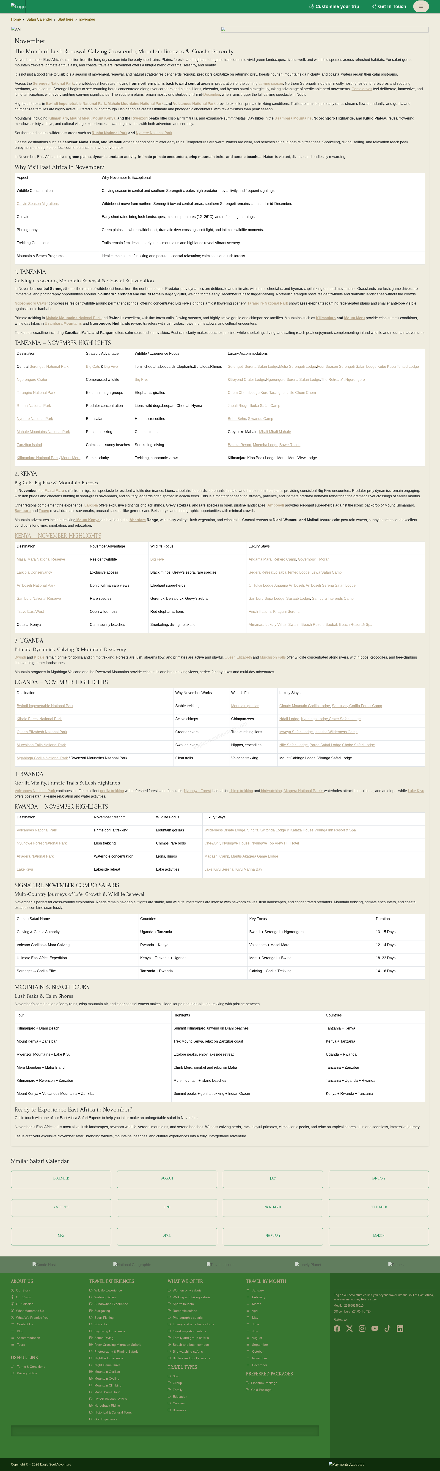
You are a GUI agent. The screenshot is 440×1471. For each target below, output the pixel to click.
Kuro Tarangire (273, 393)
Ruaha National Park (109, 133)
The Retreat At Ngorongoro (343, 379)
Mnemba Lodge (265, 445)
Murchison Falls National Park (41, 745)
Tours (20, 1344)
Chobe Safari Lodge (358, 745)
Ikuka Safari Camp (265, 406)
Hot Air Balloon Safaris (110, 1399)
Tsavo (44, 511)
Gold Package (261, 1390)
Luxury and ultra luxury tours (193, 1324)
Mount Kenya (104, 118)
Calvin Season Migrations (38, 204)
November (259, 1358)
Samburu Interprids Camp (333, 598)
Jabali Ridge (238, 406)
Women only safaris (186, 1290)
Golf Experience (106, 1419)
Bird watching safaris (187, 1351)
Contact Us (24, 1324)
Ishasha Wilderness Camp (336, 732)
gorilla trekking (112, 791)
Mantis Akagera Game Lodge (254, 856)
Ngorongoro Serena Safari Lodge (293, 379)
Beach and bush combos (190, 1344)
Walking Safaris (105, 1297)
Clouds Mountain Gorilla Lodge (304, 706)
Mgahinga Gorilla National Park (42, 758)
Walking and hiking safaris (191, 1297)
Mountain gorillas (245, 706)
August (256, 1338)
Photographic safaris (187, 1317)
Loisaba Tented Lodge (291, 572)
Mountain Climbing (107, 1385)
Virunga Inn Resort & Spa (335, 830)
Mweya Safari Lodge (296, 732)
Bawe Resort (289, 445)
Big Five (111, 366)
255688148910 (353, 1305)
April (254, 1311)
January (257, 1290)
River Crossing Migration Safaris (117, 1344)
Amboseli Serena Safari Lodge (331, 585)
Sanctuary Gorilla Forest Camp (357, 706)
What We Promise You (32, 1317)
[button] (334, 6)
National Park (89, 318)
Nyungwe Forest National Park (42, 843)
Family (177, 1390)
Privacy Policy (26, 1373)
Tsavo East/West (30, 611)
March (256, 1304)
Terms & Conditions (30, 1366)
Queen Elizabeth (238, 657)
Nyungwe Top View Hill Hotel (275, 843)
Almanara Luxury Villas (267, 625)
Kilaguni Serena (286, 611)
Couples (178, 1403)
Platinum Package (263, 1383)
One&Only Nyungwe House (227, 843)
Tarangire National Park (267, 303)
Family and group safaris (190, 1338)
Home (16, 19)
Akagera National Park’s (303, 791)
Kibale (39, 657)
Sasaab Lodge (298, 598)
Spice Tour (102, 1324)
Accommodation (28, 1338)
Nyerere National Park (154, 133)
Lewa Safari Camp (326, 572)
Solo (175, 1376)
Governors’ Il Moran (314, 559)
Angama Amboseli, (289, 585)
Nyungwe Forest (197, 791)
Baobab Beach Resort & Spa (348, 625)
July (254, 1331)
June (255, 1324)
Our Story (22, 1290)
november (87, 19)
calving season (270, 83)
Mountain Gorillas (107, 1371)
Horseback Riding (107, 1405)
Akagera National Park (35, 856)
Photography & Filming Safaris (116, 1351)
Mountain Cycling (106, 1378)
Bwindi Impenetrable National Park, (76, 104)
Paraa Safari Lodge (325, 745)
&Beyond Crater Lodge (246, 379)
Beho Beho (237, 419)
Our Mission (24, 1304)
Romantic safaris (184, 1311)
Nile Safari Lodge (293, 745)
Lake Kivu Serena (219, 869)
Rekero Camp (284, 559)
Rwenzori (139, 118)
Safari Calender (39, 19)
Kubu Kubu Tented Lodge (398, 366)
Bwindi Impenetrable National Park (45, 706)
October (257, 1351)
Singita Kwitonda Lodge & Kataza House (280, 830)
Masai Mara (54, 491)
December (211, 94)
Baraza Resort (239, 445)
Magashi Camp (216, 856)
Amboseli (275, 505)
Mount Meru (80, 118)
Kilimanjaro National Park (37, 458)
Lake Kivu (416, 791)
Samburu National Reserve (39, 598)
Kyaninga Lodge (314, 719)
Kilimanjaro (58, 118)
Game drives (362, 89)
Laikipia (91, 505)
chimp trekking (241, 791)
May (254, 1317)
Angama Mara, (260, 559)
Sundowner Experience (111, 1304)
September (259, 1344)
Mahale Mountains (61, 318)
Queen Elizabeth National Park (42, 732)
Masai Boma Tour (107, 1392)
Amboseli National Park (36, 585)
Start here (65, 19)
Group (177, 1383)
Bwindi (20, 657)
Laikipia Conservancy (34, 572)
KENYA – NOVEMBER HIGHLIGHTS (58, 535)
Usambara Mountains (293, 118)
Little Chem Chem (301, 393)
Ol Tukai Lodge (261, 585)
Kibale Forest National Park (39, 719)
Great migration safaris (189, 1331)
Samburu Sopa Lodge (266, 598)
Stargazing (102, 1311)
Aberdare (137, 520)
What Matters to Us (29, 1311)
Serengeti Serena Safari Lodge (253, 366)
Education (179, 1396)
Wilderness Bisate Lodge (224, 830)
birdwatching (271, 791)
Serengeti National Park (53, 83)
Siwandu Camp (260, 419)
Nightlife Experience (108, 1358)
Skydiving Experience (109, 1331)
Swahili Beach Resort (305, 625)
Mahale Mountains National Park (136, 104)
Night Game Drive (107, 1365)
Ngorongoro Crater (31, 303)
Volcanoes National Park (194, 104)
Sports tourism (183, 1304)
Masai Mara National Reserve (41, 559)
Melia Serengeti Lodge (297, 366)
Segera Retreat (261, 572)
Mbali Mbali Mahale (275, 432)
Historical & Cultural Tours (113, 1412)
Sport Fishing (104, 1317)
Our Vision (23, 1297)
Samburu (23, 511)
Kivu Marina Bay (248, 869)
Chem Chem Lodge (244, 393)
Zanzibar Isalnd (29, 445)
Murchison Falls (273, 657)
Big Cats (93, 366)
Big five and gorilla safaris (191, 1358)
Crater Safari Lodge (345, 719)
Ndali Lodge (289, 719)
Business (179, 1410)
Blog (19, 1331)
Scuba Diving (103, 1338)
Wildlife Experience (108, 1290)
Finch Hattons (260, 611)
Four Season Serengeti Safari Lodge (347, 366)
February (258, 1297)
